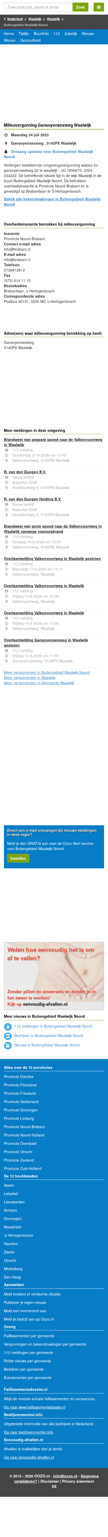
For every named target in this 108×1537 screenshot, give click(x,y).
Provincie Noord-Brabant (24, 1126)
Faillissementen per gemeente (29, 1335)
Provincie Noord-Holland (24, 1135)
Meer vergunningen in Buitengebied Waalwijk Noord (47, 672)
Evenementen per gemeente (27, 1377)
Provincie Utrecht (18, 1151)
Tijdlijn (24, 33)
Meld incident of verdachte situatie (32, 1294)
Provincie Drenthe (19, 1076)
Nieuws (88, 33)
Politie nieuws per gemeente (27, 1360)
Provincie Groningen (21, 1109)
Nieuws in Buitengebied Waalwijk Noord (46, 1044)
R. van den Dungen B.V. (25, 471)
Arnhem (10, 1210)
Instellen (18, 858)
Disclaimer (49, 1481)
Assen (9, 1185)
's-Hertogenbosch (18, 1235)
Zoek (80, 7)
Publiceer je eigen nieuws (25, 1302)
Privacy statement (78, 1481)
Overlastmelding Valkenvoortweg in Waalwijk (44, 585)
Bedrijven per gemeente (24, 1369)
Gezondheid (30, 40)
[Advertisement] (54, 88)
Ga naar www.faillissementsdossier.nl (34, 1407)
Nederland (15, 18)
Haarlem (11, 1243)
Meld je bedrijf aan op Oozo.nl (29, 1319)
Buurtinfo (41, 33)
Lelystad (11, 1193)
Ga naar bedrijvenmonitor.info (28, 1432)
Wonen (10, 40)
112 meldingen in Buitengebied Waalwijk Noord (52, 1026)
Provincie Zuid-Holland (22, 1168)
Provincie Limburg (19, 1118)
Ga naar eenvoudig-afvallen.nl (29, 1457)
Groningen (12, 1218)
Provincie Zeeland (19, 1160)
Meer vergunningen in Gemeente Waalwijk (39, 682)
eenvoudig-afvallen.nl (45, 1004)
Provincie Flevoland (20, 1084)
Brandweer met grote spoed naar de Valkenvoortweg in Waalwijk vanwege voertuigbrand (53, 528)
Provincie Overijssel (20, 1143)
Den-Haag (12, 1277)
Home (9, 33)
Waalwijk (34, 18)
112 (56, 33)
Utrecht (10, 1260)
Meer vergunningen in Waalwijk (30, 677)
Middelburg (13, 1268)
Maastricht (12, 1226)
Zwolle (9, 1252)
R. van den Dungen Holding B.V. (32, 499)
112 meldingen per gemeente (28, 1352)
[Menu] (99, 7)
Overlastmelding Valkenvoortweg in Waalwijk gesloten (52, 558)
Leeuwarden (14, 1201)
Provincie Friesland (20, 1093)
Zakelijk (70, 33)
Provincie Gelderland (21, 1101)
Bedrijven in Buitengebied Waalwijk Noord (48, 1035)
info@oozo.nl (65, 1476)
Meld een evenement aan (25, 1310)
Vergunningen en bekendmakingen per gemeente (45, 1344)
